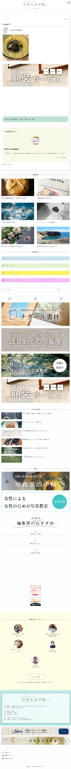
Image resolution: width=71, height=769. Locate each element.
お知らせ (6, 753)
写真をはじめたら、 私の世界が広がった (35, 448)
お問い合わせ (8, 758)
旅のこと (8, 265)
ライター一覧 (35, 677)
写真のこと (10, 258)
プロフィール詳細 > (61, 157)
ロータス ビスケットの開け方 (32, 422)
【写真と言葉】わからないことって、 (34, 457)
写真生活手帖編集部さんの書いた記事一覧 (18, 119)
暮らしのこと (12, 280)
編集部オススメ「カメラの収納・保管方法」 (36, 439)
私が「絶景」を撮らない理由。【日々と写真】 (37, 413)
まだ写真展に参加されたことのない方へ (35, 431)
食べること (10, 273)
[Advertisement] (35, 101)
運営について (8, 756)
